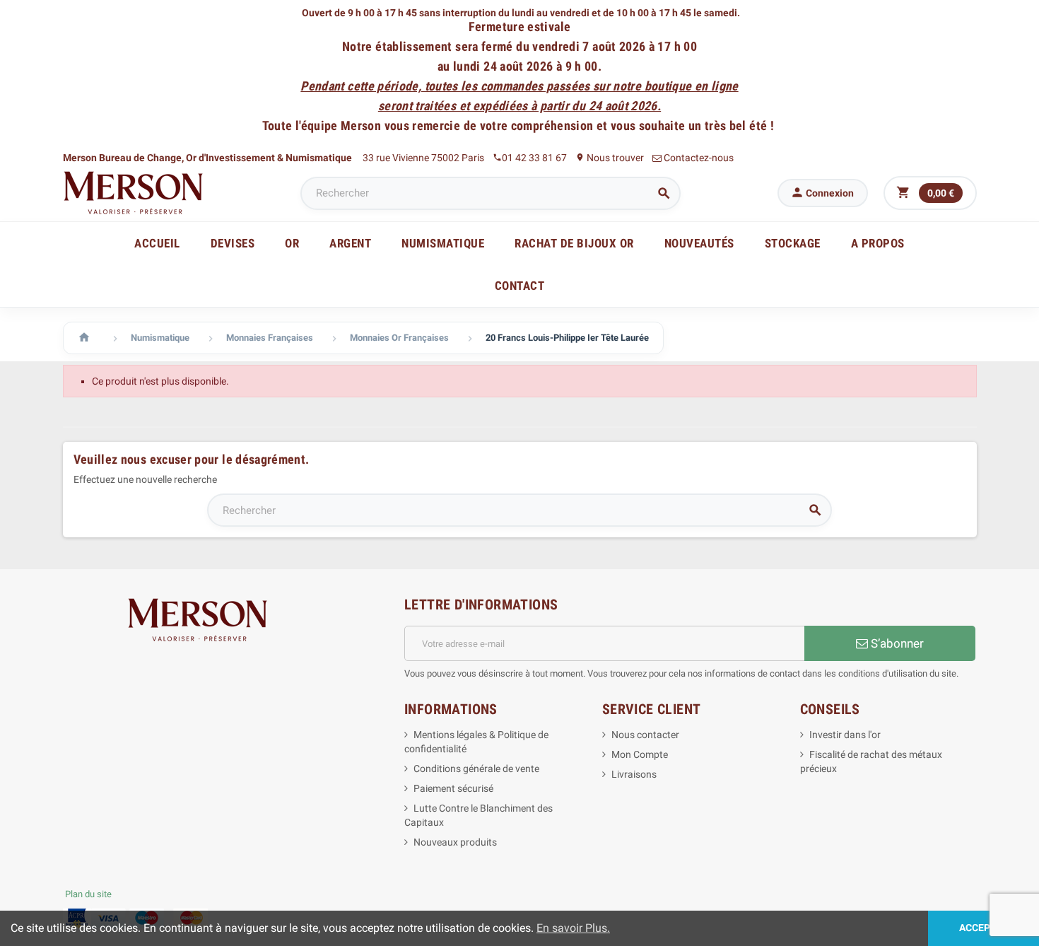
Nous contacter (645, 734)
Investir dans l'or (845, 734)
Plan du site (88, 894)
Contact (520, 286)
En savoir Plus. (573, 928)
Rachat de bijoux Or (574, 243)
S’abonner (896, 643)
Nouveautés (699, 243)
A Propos (878, 243)
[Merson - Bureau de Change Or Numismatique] (133, 192)
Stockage (793, 243)
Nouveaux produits (455, 842)
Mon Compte (639, 754)
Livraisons (634, 774)
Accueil (157, 243)
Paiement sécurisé (453, 788)
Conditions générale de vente (476, 768)
